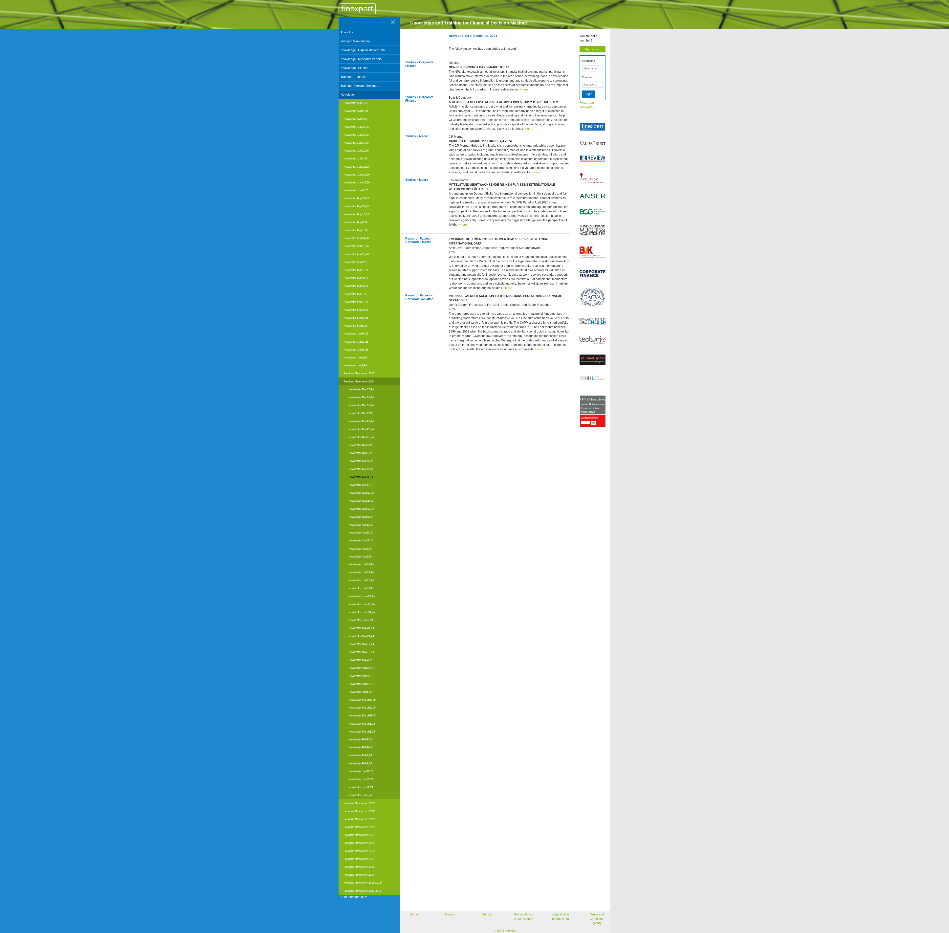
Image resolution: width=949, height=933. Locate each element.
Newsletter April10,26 (356, 254)
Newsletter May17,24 (361, 644)
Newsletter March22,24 (362, 707)
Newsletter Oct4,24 (360, 484)
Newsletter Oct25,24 (360, 460)
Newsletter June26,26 (357, 166)
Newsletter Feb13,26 (356, 317)
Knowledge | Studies (354, 68)
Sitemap (487, 914)
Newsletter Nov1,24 (360, 452)
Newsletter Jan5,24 (360, 795)
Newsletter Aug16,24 (360, 540)
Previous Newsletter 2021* (359, 819)
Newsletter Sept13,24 (361, 508)
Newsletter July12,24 (361, 580)
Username (588, 60)
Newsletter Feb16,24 (360, 747)
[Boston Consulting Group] (592, 212)
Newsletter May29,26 (356, 198)
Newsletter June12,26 (357, 182)
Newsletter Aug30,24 (360, 524)
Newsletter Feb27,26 (356, 301)
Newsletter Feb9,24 (360, 755)
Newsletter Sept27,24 (361, 492)
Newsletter (348, 94)
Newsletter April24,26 (356, 238)
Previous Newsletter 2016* (359, 858)
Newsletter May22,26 (356, 206)
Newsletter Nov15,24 (361, 437)
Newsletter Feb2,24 (360, 763)
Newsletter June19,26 (357, 174)
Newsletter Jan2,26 (355, 365)
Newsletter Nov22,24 (361, 429)
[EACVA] (592, 297)
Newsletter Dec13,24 (361, 405)
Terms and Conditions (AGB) (597, 919)
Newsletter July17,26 (356, 142)
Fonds (584, 408)
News (592, 412)
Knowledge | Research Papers (361, 59)
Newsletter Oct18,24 (360, 468)
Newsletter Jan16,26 (356, 349)
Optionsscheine (597, 404)
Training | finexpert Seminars (360, 86)
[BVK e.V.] (592, 252)
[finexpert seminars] (592, 127)
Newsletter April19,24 (361, 675)
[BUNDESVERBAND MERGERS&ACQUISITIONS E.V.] (592, 230)
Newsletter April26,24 (361, 667)
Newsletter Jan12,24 (360, 787)
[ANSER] (592, 196)
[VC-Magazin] (592, 360)
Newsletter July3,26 (355, 158)
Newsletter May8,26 (355, 222)
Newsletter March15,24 (362, 715)
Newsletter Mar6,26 (355, 293)
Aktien (584, 404)
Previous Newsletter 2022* (359, 811)
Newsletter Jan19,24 (360, 779)
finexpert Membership (355, 41)
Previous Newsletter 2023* (359, 803)
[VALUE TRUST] (592, 143)
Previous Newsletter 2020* (359, 826)
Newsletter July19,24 (361, 572)
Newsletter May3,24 (360, 659)
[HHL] (592, 378)
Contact (450, 914)
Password (588, 77)
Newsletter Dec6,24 (360, 413)
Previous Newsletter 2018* (359, 842)
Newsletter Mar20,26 (356, 277)
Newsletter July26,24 (361, 564)
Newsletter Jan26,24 (360, 771)
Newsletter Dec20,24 (361, 397)
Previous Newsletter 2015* (359, 866)
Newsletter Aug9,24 (360, 548)
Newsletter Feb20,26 (356, 309)
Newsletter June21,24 (361, 604)
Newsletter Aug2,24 (360, 556)
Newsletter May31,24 (361, 627)
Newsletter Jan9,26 (355, 357)
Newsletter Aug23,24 (360, 532)
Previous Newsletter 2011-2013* (363, 882)
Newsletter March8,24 (361, 723)
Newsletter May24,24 (361, 636)
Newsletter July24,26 (356, 134)
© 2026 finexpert (505, 931)
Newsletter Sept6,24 (360, 516)
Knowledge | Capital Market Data (363, 50)
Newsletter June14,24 (361, 612)
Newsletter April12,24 (361, 683)
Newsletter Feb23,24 (360, 739)
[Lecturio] (592, 340)
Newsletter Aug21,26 (356, 102)
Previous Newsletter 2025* (359, 373)
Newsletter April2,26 (355, 262)
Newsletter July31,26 (356, 126)
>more (523, 89)
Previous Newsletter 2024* (359, 381)
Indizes (585, 412)
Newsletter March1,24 (361, 731)
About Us (347, 32)
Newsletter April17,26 (356, 245)
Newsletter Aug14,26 (356, 110)
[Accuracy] (592, 178)
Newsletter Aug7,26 (355, 118)
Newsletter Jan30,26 (356, 333)
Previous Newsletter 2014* (359, 874)
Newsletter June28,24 (361, 596)
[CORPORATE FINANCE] (592, 273)
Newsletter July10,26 (356, 150)
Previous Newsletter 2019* (359, 834)
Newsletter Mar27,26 (356, 269)
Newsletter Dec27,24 (361, 389)
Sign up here (592, 49)
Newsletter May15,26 (356, 214)
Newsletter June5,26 (356, 190)
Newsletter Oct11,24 (360, 476)
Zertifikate (594, 408)
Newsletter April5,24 (360, 691)
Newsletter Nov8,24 (360, 445)
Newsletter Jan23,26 (356, 341)
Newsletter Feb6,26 (355, 325)
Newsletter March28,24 (362, 699)
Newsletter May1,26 (355, 230)
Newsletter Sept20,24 (361, 500)
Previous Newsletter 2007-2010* (363, 890)
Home (414, 914)
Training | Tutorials (353, 77)
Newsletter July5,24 (360, 588)
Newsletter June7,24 (360, 620)
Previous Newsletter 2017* (359, 850)
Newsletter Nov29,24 (361, 421)
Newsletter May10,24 (361, 651)
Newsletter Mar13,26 (356, 285)
